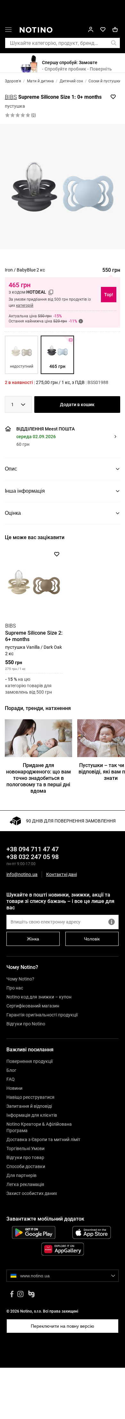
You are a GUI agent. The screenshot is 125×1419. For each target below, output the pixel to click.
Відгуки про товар (25, 1157)
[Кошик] (115, 29)
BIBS (11, 97)
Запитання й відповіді (29, 1106)
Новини (14, 1088)
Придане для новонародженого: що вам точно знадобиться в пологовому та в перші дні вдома (38, 778)
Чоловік (92, 938)
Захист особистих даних (31, 1193)
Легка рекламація (25, 1184)
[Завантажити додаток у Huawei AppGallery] (62, 1249)
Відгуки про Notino (25, 1023)
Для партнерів (21, 1175)
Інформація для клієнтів (31, 1115)
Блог (11, 1070)
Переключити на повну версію (62, 1326)
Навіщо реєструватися (30, 1097)
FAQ (10, 1079)
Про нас (14, 987)
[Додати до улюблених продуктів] (113, 97)
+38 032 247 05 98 (32, 857)
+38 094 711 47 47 (32, 849)
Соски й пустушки (104, 81)
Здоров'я (13, 81)
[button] (8, 31)
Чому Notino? (20, 978)
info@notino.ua (22, 874)
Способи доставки (25, 1166)
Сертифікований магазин (32, 1005)
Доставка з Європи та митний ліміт (43, 1139)
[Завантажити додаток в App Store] (91, 1232)
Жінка (33, 938)
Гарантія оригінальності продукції (42, 1014)
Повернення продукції (29, 1061)
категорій (24, 305)
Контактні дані (61, 874)
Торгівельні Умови (25, 1148)
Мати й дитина (40, 81)
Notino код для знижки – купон (38, 996)
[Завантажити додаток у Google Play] (33, 1232)
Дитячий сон (71, 81)
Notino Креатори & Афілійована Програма (39, 1127)
